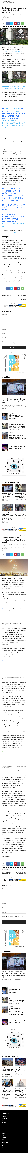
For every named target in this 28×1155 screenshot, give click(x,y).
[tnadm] (3, 20)
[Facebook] (8, 23)
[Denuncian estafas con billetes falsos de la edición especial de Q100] (14, 387)
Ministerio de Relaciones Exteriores (13, 51)
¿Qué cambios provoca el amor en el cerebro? (17, 447)
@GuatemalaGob (12, 109)
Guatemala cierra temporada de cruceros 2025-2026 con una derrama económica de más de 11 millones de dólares (17, 437)
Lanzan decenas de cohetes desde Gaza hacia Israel (7, 297)
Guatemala (11, 432)
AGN (19, 47)
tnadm (12, 397)
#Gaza (14, 198)
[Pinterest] (15, 23)
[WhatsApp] (22, 23)
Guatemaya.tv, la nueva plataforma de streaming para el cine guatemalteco (17, 426)
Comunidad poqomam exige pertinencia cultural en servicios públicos (20, 515)
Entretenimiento (12, 413)
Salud (10, 444)
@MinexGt (15, 111)
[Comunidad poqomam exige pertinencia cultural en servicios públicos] (21, 507)
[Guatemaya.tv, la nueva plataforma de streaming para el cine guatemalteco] (5, 426)
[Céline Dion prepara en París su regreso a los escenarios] (5, 416)
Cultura (16, 499)
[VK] (18, 23)
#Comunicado (8, 121)
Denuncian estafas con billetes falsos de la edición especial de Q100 (13, 401)
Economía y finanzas (6, 499)
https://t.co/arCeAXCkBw (13, 123)
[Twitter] (11, 23)
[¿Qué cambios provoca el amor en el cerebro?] (5, 447)
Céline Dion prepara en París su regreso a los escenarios (16, 416)
